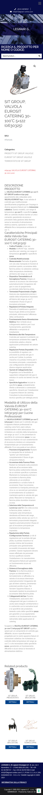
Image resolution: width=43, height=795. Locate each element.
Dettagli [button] (12, 702)
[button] (40, 3)
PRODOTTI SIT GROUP (14, 153)
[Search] (39, 56)
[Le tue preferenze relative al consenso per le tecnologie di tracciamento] (39, 791)
